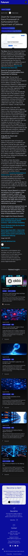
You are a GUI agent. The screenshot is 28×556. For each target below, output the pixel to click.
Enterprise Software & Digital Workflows (11, 31)
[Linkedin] (10, 546)
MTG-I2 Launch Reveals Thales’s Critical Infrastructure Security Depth (13, 327)
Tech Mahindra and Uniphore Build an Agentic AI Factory (12, 430)
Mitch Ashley (7, 304)
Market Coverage (6, 9)
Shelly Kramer (15, 13)
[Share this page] (3, 549)
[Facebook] (17, 546)
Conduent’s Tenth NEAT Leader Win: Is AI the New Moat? (13, 362)
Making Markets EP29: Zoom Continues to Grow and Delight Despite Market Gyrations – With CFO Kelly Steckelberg (13, 220)
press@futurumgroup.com (14, 542)
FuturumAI (7, 339)
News (13, 324)
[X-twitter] (12, 546)
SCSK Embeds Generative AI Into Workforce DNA (11, 397)
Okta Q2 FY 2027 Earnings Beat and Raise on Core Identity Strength (14, 294)
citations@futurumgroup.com (14, 538)
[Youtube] (15, 546)
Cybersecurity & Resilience (8, 28)
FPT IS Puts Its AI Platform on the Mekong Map (13, 464)
